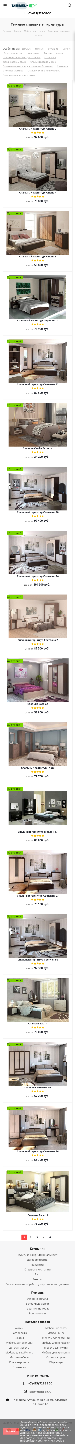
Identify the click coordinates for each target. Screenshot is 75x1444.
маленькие (34, 53)
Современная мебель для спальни (21, 57)
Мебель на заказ (55, 1328)
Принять (11, 1431)
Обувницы (56, 1362)
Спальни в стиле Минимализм (44, 70)
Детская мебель (19, 1347)
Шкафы (19, 1337)
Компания (37, 1248)
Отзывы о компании (37, 1269)
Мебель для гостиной (56, 1337)
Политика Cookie (53, 1440)
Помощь (37, 1292)
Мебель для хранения (56, 1352)
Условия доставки (37, 1303)
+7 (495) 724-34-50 (39, 13)
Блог (37, 1274)
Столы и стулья (56, 1357)
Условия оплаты (37, 1298)
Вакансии (37, 1264)
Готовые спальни (53, 53)
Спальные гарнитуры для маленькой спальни (28, 66)
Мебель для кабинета (19, 1352)
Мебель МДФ (55, 1333)
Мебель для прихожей (56, 1342)
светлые (26, 48)
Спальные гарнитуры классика (20, 75)
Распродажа (19, 1333)
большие (53, 48)
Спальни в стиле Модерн (44, 61)
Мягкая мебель (19, 1357)
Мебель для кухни (56, 1347)
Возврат (37, 1279)
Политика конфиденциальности (37, 1254)
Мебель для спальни (19, 1342)
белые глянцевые (14, 53)
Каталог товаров (37, 1322)
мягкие (66, 48)
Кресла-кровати (19, 1362)
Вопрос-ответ (37, 1313)
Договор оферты (37, 1259)
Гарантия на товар (37, 1308)
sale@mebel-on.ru (40, 1391)
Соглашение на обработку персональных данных (37, 1284)
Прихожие (19, 1367)
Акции (19, 1328)
